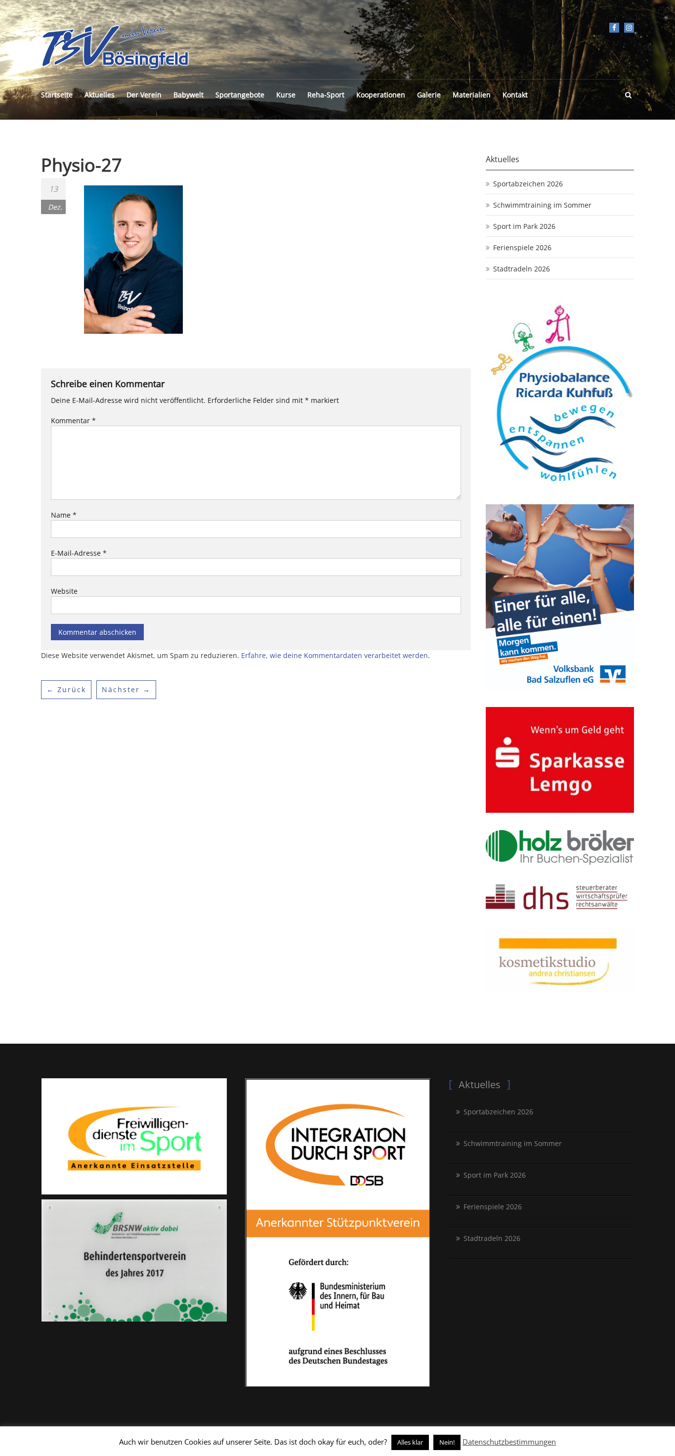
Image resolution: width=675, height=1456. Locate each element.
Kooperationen (380, 94)
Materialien (472, 94)
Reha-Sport (325, 94)
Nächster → (126, 689)
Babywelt (188, 94)
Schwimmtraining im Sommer (542, 205)
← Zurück (66, 689)
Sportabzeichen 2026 (528, 183)
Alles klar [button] (410, 1442)
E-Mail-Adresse (79, 553)
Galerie (429, 94)
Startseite (57, 94)
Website (64, 591)
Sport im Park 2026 (524, 226)
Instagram (629, 28)
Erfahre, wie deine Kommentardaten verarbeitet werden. (335, 655)
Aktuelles (99, 94)
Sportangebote (239, 94)
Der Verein (144, 94)
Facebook (614, 28)
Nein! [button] (447, 1442)
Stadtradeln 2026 (521, 268)
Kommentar (73, 420)
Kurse (285, 94)
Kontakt (515, 94)
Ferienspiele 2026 (522, 247)
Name (64, 515)
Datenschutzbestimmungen (509, 1442)
